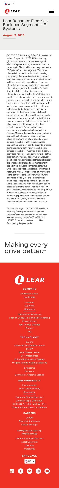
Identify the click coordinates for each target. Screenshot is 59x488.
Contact (29, 328)
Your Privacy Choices (29, 325)
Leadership (29, 297)
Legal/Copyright (29, 442)
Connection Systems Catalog (29, 375)
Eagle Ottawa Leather (29, 352)
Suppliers (29, 305)
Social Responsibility (29, 388)
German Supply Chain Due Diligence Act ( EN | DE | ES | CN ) (29, 402)
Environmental (29, 385)
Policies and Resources (29, 314)
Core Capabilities (29, 356)
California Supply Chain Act (29, 397)
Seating (29, 342)
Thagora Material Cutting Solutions (29, 363)
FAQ (29, 331)
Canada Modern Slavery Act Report (29, 407)
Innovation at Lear (29, 293)
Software (29, 371)
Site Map (29, 445)
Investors (29, 302)
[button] (7, 4)
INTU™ (29, 349)
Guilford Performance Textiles (29, 359)
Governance (29, 392)
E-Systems (29, 368)
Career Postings (29, 424)
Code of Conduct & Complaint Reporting (29, 318)
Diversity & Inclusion (29, 421)
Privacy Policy (29, 321)
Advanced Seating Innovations (29, 345)
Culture (29, 418)
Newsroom (29, 309)
